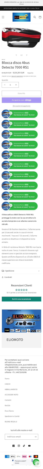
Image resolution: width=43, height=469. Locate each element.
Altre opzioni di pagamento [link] (21, 106)
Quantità (5, 80)
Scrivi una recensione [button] (21, 309)
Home (7, 389)
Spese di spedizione (17, 76)
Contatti (8, 410)
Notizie (7, 416)
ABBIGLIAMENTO (11, 399)
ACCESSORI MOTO (11, 405)
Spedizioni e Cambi (12, 426)
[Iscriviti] (35, 447)
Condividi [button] (8, 287)
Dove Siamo (9, 421)
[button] (3, 17)
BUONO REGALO (11, 432)
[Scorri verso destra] (26, 55)
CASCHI (8, 394)
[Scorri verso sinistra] (16, 55)
